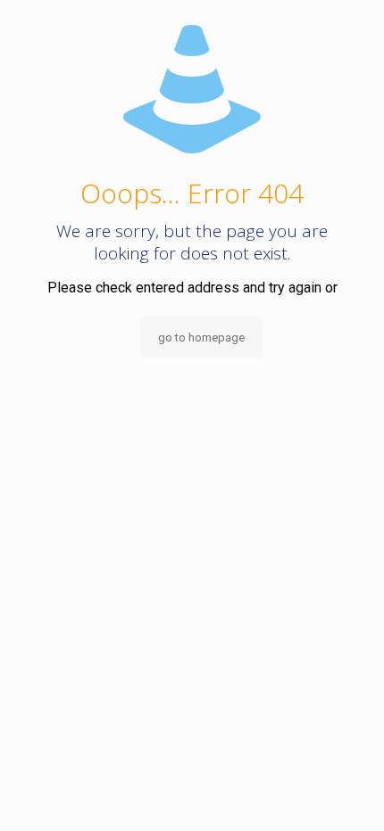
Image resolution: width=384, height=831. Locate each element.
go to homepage (201, 337)
